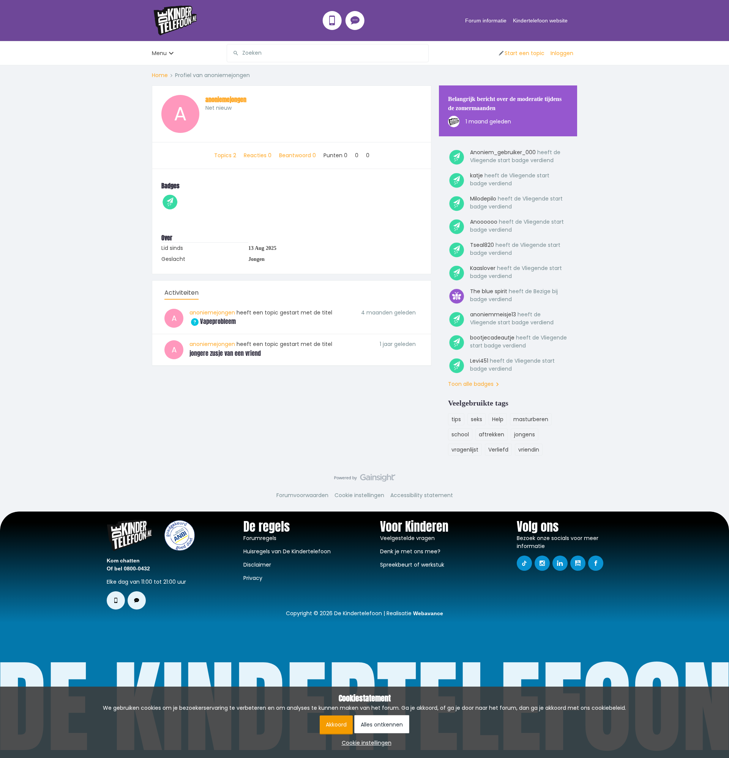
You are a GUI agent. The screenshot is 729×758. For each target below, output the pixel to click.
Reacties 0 (258, 155)
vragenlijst (464, 449)
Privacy (252, 578)
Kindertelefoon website (540, 20)
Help (497, 419)
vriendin (528, 449)
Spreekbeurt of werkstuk (412, 564)
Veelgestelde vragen (407, 538)
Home (160, 75)
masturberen (530, 419)
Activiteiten (181, 292)
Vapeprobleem (212, 321)
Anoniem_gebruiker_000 (503, 152)
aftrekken (491, 434)
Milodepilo (483, 198)
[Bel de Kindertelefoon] (332, 20)
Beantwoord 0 (298, 155)
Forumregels (259, 538)
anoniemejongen (225, 99)
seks (476, 419)
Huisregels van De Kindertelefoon (287, 551)
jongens (524, 434)
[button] (521, 53)
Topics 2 (226, 155)
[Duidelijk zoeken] (423, 53)
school (460, 434)
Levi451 (479, 361)
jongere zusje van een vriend (225, 353)
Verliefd (498, 449)
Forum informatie (486, 20)
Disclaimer (257, 564)
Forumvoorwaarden (302, 495)
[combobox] (328, 53)
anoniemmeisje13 (493, 314)
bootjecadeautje (492, 337)
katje (476, 175)
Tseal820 (482, 245)
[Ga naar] (233, 53)
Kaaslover (482, 268)
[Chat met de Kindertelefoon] (355, 20)
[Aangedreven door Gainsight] (364, 479)
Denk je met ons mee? (410, 551)
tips (456, 419)
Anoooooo (483, 222)
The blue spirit (488, 291)
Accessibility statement (421, 495)
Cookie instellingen (359, 495)
